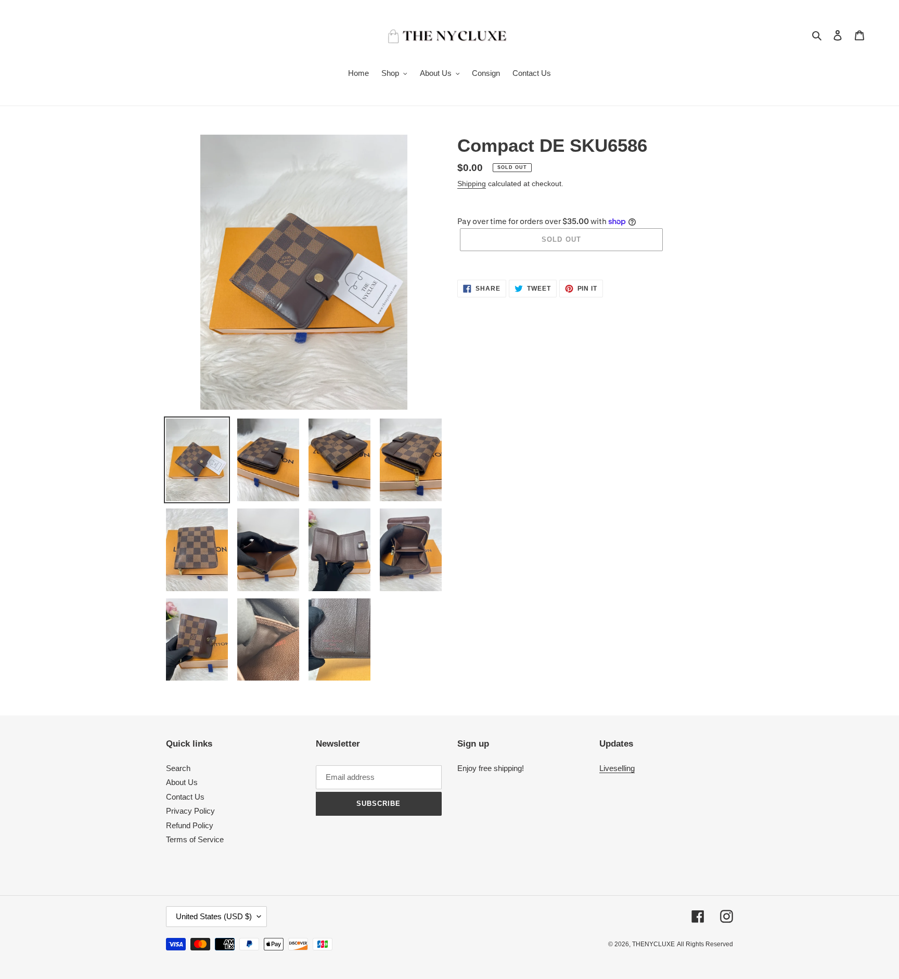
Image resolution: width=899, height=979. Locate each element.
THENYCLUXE (653, 944)
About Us (182, 782)
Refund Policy (189, 825)
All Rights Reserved (705, 944)
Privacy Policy (190, 810)
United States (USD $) (214, 916)
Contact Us (185, 796)
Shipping (471, 183)
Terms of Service (195, 839)
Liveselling (617, 768)
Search (178, 768)
